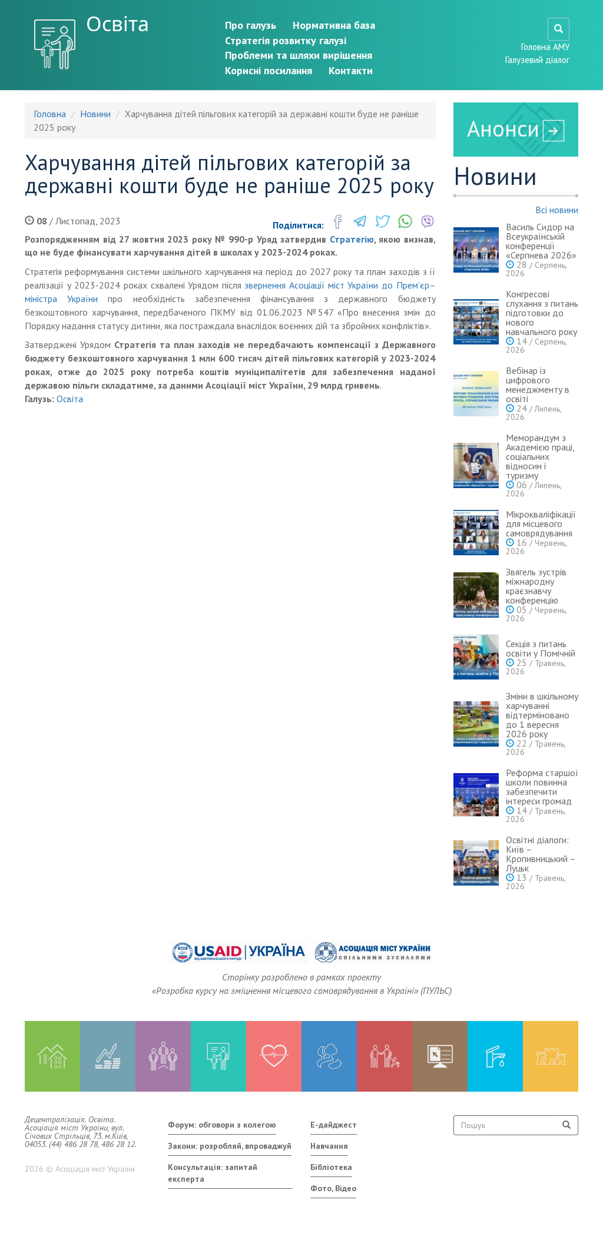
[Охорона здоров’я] (274, 1056)
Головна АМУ (545, 46)
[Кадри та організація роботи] (163, 1056)
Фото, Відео (333, 1188)
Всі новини (556, 210)
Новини (95, 114)
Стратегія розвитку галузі (285, 40)
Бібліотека (331, 1167)
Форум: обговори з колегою (222, 1124)
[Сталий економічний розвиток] (329, 1056)
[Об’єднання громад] (550, 1056)
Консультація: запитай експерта (212, 1173)
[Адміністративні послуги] (440, 1056)
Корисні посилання (268, 70)
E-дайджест (333, 1124)
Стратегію (352, 239)
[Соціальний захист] (384, 1056)
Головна (50, 114)
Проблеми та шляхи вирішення (298, 55)
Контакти (351, 70)
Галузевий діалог (537, 59)
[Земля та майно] (52, 1056)
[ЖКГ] (495, 1056)
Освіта (117, 23)
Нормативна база (334, 25)
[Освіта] (218, 1056)
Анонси (503, 128)
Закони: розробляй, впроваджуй (229, 1146)
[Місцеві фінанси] (107, 1056)
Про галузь (250, 25)
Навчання (329, 1146)
